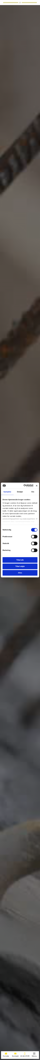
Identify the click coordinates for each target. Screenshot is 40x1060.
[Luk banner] (36, 485)
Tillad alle (20, 560)
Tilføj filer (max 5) (20, 579)
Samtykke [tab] (7, 492)
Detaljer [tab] (20, 492)
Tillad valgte (20, 566)
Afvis (20, 573)
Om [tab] (32, 492)
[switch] (34, 536)
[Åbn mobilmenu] (34, 1053)
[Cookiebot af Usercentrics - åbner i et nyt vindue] (24, 485)
